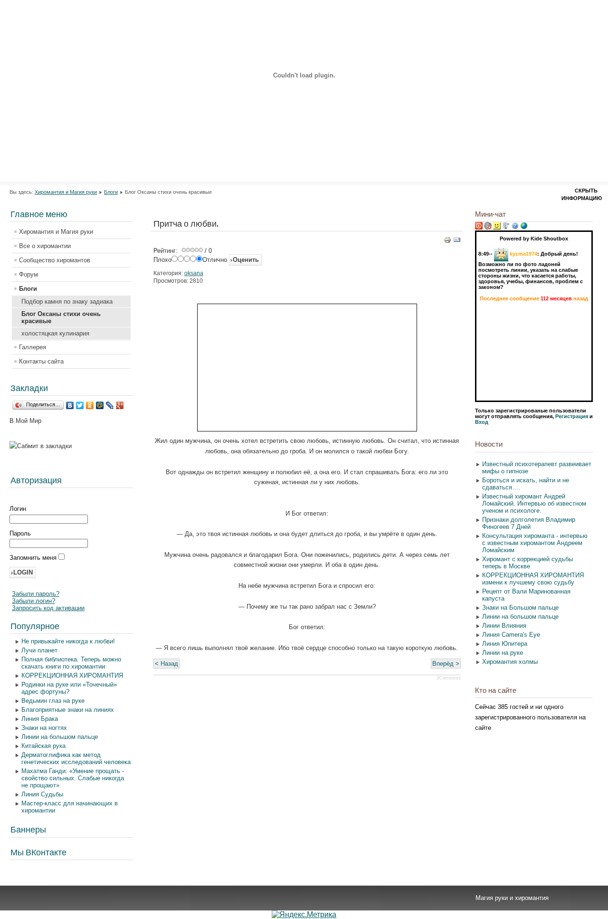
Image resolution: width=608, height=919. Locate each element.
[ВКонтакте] (70, 405)
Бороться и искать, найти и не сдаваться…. (525, 484)
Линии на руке (502, 652)
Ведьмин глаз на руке (53, 700)
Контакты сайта (41, 361)
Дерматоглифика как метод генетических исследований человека (76, 758)
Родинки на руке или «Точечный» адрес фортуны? (69, 688)
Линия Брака (39, 718)
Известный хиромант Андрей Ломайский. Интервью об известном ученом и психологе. (534, 503)
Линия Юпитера (504, 643)
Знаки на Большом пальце (520, 607)
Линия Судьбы (42, 794)
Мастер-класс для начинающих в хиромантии (69, 807)
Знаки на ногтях (44, 727)
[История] (506, 227)
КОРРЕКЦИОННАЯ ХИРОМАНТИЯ (72, 675)
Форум (28, 274)
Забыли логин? (33, 600)
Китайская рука (43, 745)
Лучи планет (39, 650)
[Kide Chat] (524, 227)
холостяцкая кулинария (55, 333)
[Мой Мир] (100, 405)
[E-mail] (457, 241)
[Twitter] (80, 405)
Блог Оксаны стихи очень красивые (61, 317)
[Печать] (447, 241)
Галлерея (32, 347)
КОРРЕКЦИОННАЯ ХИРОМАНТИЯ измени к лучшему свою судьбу (533, 579)
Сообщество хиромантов (54, 260)
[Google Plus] (120, 405)
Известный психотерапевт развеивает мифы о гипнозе (536, 467)
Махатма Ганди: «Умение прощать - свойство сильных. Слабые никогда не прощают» (72, 778)
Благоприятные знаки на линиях (67, 709)
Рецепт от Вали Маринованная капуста (526, 595)
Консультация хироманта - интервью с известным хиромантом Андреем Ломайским (535, 543)
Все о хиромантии (45, 245)
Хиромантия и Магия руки (66, 192)
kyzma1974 (523, 254)
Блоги (111, 192)
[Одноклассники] (90, 405)
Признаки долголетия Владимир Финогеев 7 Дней (528, 523)
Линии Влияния (504, 625)
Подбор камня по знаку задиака (67, 301)
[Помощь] (515, 227)
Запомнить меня (34, 557)
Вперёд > (445, 663)
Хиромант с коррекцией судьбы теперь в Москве (527, 562)
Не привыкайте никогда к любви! (68, 641)
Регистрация (571, 416)
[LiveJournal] (110, 405)
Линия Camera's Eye (511, 634)
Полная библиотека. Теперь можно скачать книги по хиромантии (71, 663)
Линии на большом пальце (59, 736)
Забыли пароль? (35, 593)
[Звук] (488, 227)
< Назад (166, 663)
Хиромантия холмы (510, 661)
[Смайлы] (497, 227)
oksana (193, 273)
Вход (481, 422)
